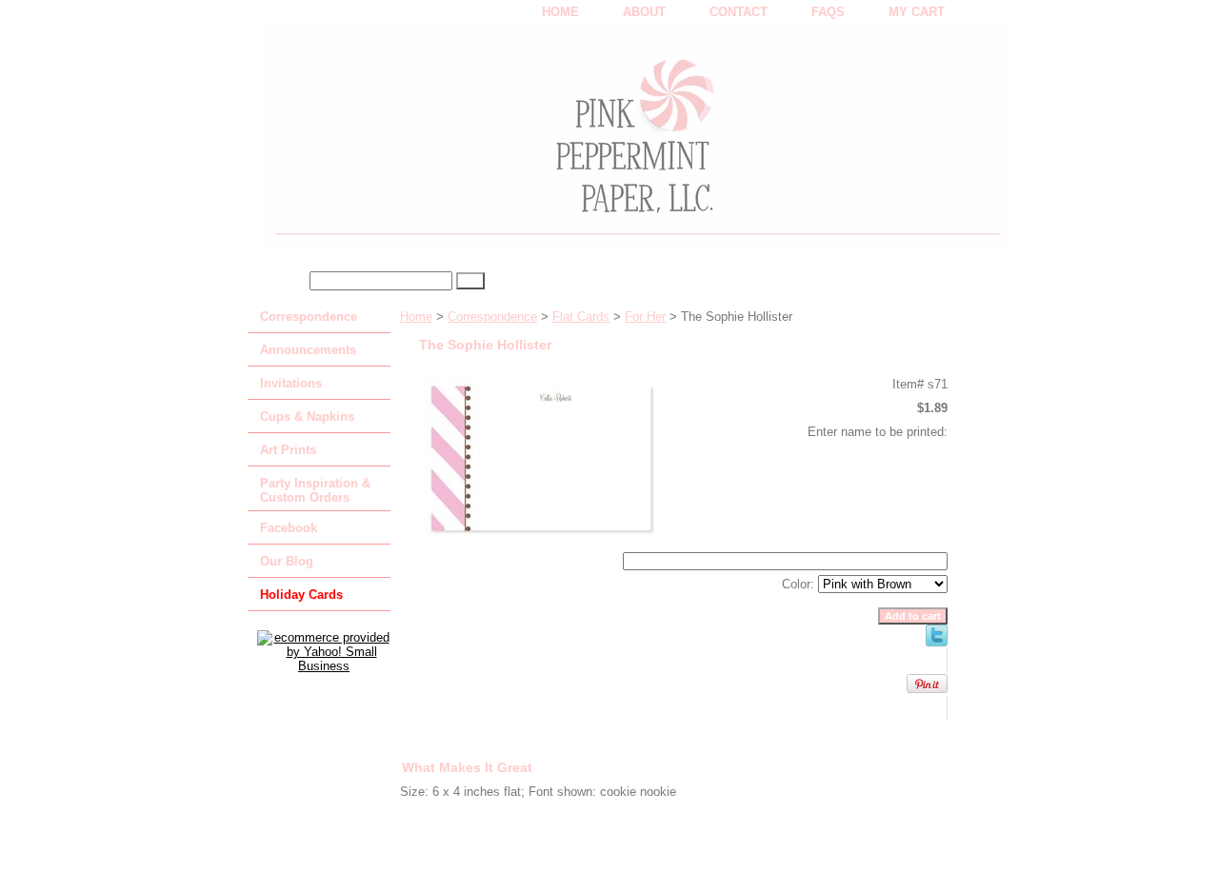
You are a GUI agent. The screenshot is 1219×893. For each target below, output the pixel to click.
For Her (645, 316)
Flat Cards (581, 316)
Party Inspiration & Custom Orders (315, 490)
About (644, 12)
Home (416, 316)
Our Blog (286, 561)
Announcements (308, 350)
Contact (738, 12)
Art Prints (288, 450)
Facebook (288, 528)
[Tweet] (937, 642)
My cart (917, 12)
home (560, 12)
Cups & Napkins (307, 416)
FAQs (828, 12)
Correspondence (492, 316)
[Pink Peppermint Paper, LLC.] (486, 144)
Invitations (291, 383)
